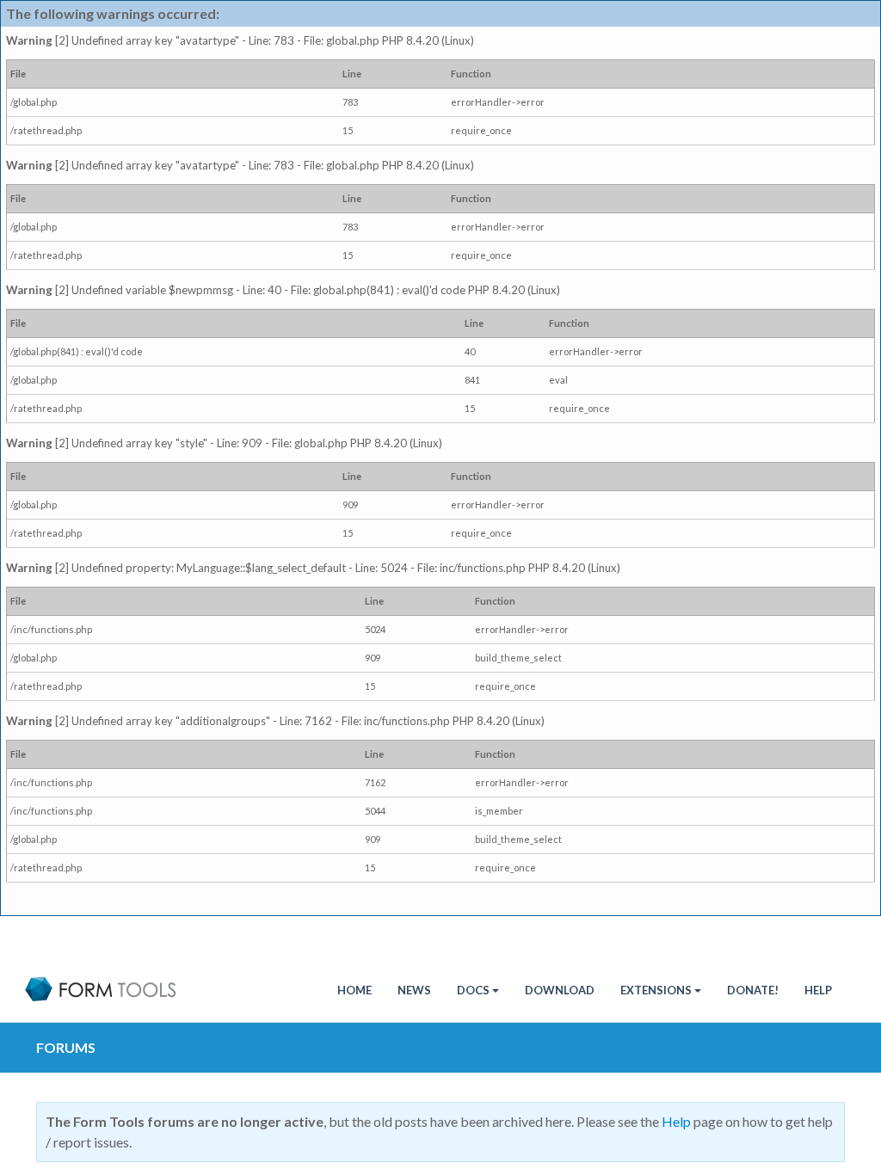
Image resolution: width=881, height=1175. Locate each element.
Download (560, 990)
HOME (354, 990)
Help (818, 990)
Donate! (753, 990)
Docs (473, 990)
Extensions (656, 990)
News (414, 990)
